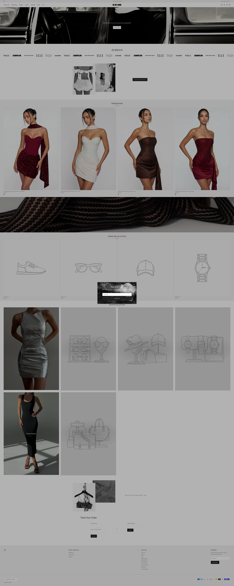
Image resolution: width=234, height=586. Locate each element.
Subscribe (117, 298)
